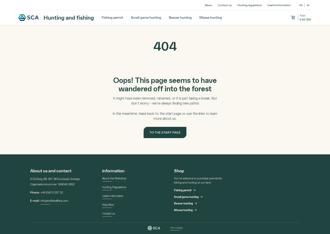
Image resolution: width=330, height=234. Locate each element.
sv (308, 5)
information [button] (113, 170)
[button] (293, 17)
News (208, 5)
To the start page (165, 132)
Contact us (225, 5)
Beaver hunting (180, 17)
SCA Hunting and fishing (28, 17)
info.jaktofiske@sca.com (54, 201)
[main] (165, 89)
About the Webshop (114, 178)
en (301, 5)
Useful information (279, 5)
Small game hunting (146, 17)
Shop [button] (179, 170)
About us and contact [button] (50, 170)
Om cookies (176, 227)
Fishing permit (112, 17)
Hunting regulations (249, 5)
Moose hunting (210, 17)
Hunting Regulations (114, 187)
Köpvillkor (108, 205)
